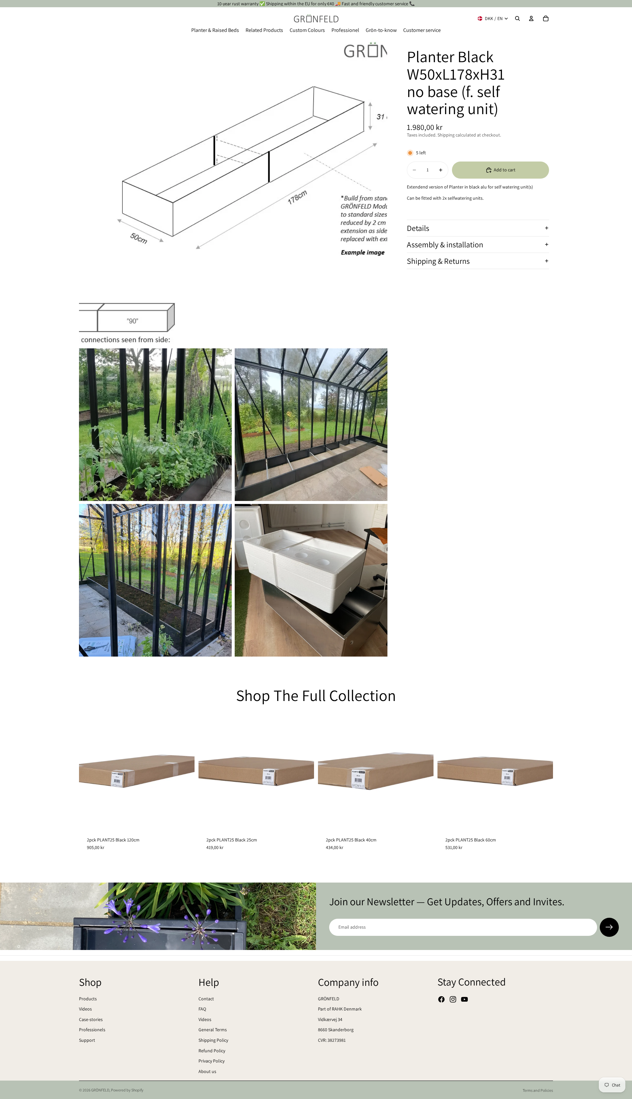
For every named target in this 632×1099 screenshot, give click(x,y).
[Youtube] (464, 999)
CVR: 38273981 (332, 1040)
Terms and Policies (538, 1090)
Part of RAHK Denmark (340, 1009)
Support (87, 1040)
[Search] (517, 18)
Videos (85, 1009)
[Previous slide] (89, 771)
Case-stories (91, 1019)
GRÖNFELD (328, 999)
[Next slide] (185, 771)
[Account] (531, 18)
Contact (206, 999)
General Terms (212, 1030)
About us (207, 1071)
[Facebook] (441, 999)
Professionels (92, 1030)
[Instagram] (453, 999)
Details (418, 228)
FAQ (202, 1009)
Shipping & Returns (438, 261)
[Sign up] (609, 927)
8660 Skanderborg (336, 1030)
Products (88, 999)
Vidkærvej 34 (330, 1019)
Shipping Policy (213, 1040)
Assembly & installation (445, 244)
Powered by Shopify (127, 1089)
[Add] (184, 819)
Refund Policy (211, 1051)
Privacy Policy (211, 1061)
